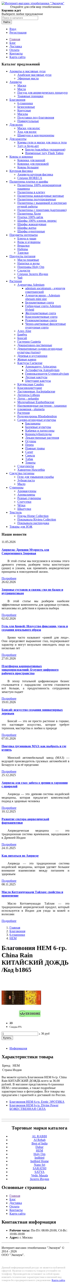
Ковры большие (28, 167)
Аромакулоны (26, 491)
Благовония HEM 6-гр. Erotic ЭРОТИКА (36, 1101)
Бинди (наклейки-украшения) (45, 149)
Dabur (39, 1147)
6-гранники (25, 103)
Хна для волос (27, 131)
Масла (21, 89)
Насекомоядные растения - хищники (42, 405)
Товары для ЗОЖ (20, 526)
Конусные (24, 110)
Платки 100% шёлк (30, 217)
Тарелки (23, 252)
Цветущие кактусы (38, 380)
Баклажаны (32, 423)
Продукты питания (22, 256)
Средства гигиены (21, 473)
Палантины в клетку (31, 192)
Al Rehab (40, 1140)
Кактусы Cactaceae (29, 363)
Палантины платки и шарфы (28, 181)
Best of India (40, 1143)
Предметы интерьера (23, 235)
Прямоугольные (28, 121)
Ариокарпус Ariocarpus (40, 366)
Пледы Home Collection (33, 516)
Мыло (21, 484)
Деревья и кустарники (32, 356)
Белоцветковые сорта (39, 302)
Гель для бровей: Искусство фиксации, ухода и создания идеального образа (35, 628)
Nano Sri (39, 1164)
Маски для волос (28, 128)
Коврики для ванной (31, 160)
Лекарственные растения (42, 437)
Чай (19, 277)
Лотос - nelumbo (28, 398)
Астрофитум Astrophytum (42, 370)
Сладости (23, 270)
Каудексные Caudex (30, 384)
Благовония (17, 99)
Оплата (14, 50)
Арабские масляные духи (34, 74)
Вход (12, 29)
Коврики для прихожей (33, 163)
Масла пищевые (28, 259)
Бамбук (22, 334)
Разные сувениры (29, 498)
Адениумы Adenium (30, 284)
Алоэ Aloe (24, 331)
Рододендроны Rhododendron (37, 416)
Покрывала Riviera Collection (36, 519)
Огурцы (30, 441)
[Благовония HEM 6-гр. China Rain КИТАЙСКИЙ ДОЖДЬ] (21, 1016)
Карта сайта (17, 57)
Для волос (16, 124)
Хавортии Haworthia (31, 469)
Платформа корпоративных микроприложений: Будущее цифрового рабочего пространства (30, 669)
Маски (21, 85)
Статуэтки (24, 501)
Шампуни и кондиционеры (35, 135)
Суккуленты (25, 466)
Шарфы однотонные (31, 231)
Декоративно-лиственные (34, 345)
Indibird (39, 1157)
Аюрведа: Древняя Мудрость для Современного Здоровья (25, 551)
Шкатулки (24, 508)
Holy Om (39, 1154)
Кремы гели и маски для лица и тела (42, 142)
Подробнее (9, 578)
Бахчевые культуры (38, 427)
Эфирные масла (28, 78)
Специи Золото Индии (32, 274)
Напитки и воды (28, 263)
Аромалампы (26, 494)
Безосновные (26, 106)
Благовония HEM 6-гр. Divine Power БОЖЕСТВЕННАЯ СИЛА (33, 1107)
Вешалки (23, 245)
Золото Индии (39, 1179)
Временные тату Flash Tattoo (44, 153)
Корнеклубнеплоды (38, 434)
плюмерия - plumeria (31, 409)
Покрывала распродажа (33, 523)
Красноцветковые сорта (41, 316)
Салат (29, 452)
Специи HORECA (29, 178)
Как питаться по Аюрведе (20, 855)
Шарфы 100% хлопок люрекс (37, 220)
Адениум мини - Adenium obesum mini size (42, 297)
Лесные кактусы (36, 377)
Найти (6, 22)
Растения (15, 281)
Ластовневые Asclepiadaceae (36, 391)
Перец (29, 444)
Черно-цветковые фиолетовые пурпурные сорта (45, 325)
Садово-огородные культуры (36, 420)
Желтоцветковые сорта (40, 313)
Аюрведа (15, 82)
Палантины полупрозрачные (36, 199)
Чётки (21, 505)
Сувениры (16, 487)
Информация (18, 1048)
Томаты (30, 462)
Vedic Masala (39, 1175)
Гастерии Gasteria (29, 341)
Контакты (16, 53)
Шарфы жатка (26, 227)
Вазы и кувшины (28, 242)
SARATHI (39, 1168)
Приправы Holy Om (30, 267)
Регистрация (17, 32)
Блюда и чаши (26, 238)
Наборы (22, 249)
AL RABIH (39, 1136)
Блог (12, 42)
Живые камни (26, 359)
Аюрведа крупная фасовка (35, 174)
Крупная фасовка (21, 171)
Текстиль (15, 512)
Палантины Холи (29, 213)
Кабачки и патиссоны (39, 430)
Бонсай (22, 338)
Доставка (15, 46)
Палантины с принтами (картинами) (42, 210)
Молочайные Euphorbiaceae (35, 402)
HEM (13, 938)
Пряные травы (35, 448)
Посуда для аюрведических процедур (42, 92)
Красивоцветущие (29, 388)
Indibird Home (39, 1161)
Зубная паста (26, 480)
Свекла (30, 455)
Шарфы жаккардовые (31, 224)
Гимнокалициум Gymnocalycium (47, 373)
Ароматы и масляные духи (27, 71)
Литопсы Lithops (28, 395)
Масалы (22, 114)
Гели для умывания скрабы (35, 476)
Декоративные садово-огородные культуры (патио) (39, 350)
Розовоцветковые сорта (41, 320)
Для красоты (17, 139)
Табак (29, 459)
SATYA (40, 1172)
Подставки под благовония (35, 117)
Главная (14, 39)
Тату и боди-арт (28, 146)
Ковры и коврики (21, 156)
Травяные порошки (30, 96)
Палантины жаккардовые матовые (40, 195)
